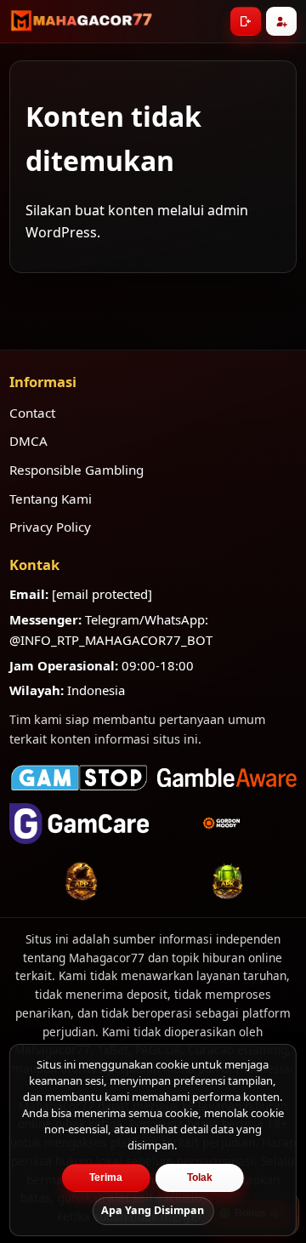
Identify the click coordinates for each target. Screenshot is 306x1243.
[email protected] (102, 593)
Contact (32, 412)
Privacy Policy (50, 526)
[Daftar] (281, 21)
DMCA (28, 440)
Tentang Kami (50, 498)
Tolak (199, 1177)
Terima (105, 1177)
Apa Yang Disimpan (152, 1210)
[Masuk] (245, 21)
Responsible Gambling (76, 469)
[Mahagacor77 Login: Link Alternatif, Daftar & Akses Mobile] (81, 21)
